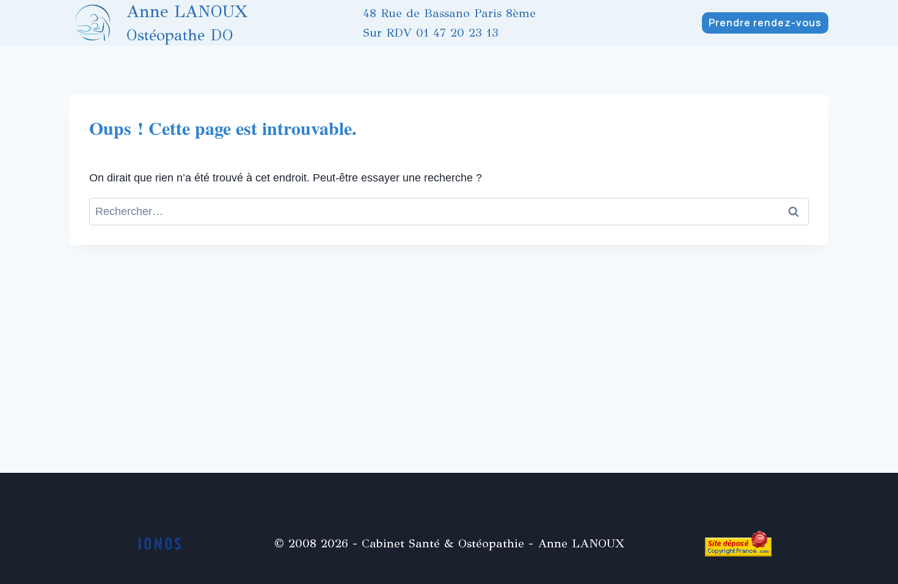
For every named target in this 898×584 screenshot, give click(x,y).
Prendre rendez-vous (765, 22)
